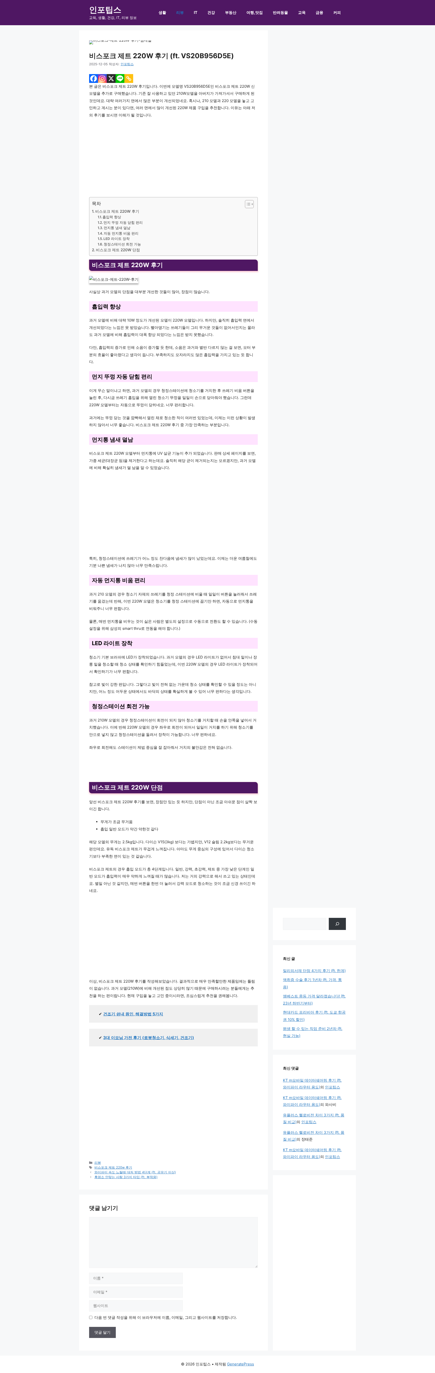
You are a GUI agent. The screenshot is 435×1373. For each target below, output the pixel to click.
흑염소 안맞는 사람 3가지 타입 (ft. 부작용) (126, 1177)
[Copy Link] (128, 78)
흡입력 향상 (111, 217)
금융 (319, 12)
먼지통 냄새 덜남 (117, 228)
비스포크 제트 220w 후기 (113, 1167)
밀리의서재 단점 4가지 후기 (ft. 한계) (314, 970)
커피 (337, 12)
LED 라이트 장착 (116, 239)
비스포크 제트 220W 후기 (117, 211)
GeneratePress (240, 1364)
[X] (111, 78)
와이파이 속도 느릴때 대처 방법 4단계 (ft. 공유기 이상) (135, 1172)
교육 (302, 12)
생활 (162, 12)
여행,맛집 (254, 12)
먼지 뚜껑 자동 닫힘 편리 (123, 223)
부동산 (230, 12)
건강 (211, 12)
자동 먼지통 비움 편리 (121, 233)
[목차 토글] (246, 204)
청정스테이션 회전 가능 (122, 244)
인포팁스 (105, 10)
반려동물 (280, 12)
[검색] (337, 924)
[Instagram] (102, 78)
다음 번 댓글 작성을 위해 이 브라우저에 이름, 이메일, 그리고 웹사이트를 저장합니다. (165, 1317)
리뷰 (180, 12)
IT (195, 12)
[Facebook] (93, 78)
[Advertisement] (173, 159)
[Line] (120, 78)
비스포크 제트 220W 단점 (118, 249)
